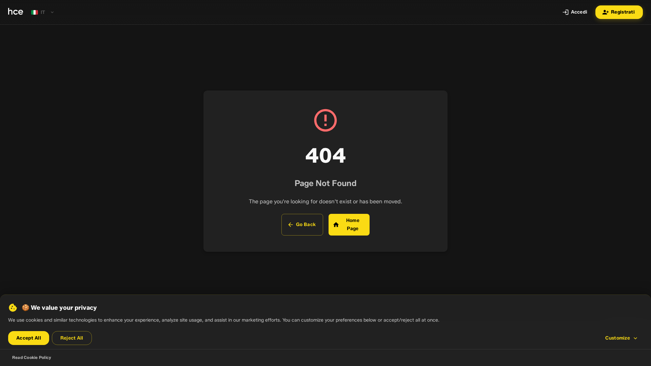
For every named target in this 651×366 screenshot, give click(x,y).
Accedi (579, 12)
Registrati (623, 12)
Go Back (306, 224)
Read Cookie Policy (31, 357)
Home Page (352, 224)
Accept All (28, 338)
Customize (617, 338)
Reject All (71, 338)
